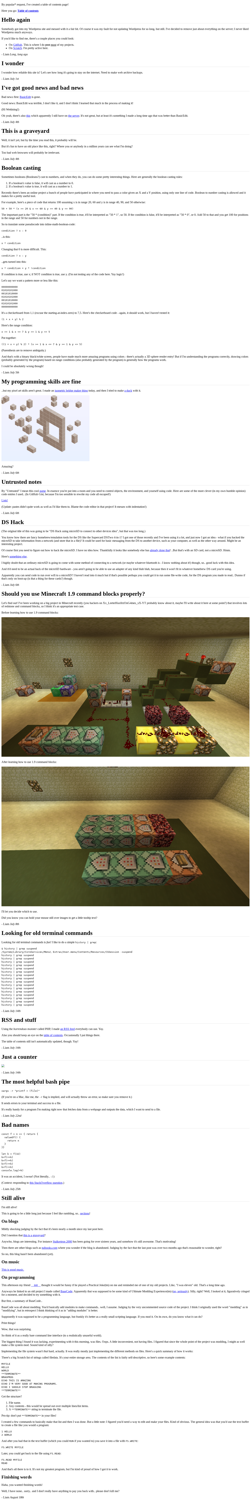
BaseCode (66, 1291)
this (28, 115)
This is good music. (12, 1269)
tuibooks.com (49, 1247)
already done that (160, 550)
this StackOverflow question (46, 1182)
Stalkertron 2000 (62, 1241)
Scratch (17, 48)
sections (84, 1213)
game (43, 490)
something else (18, 556)
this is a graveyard (33, 1235)
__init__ (36, 1285)
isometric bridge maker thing (71, 390)
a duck (128, 390)
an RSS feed (67, 1028)
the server (73, 115)
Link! (4, 500)
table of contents (53, 1035)
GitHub (17, 44)
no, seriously (180, 1291)
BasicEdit (25, 96)
